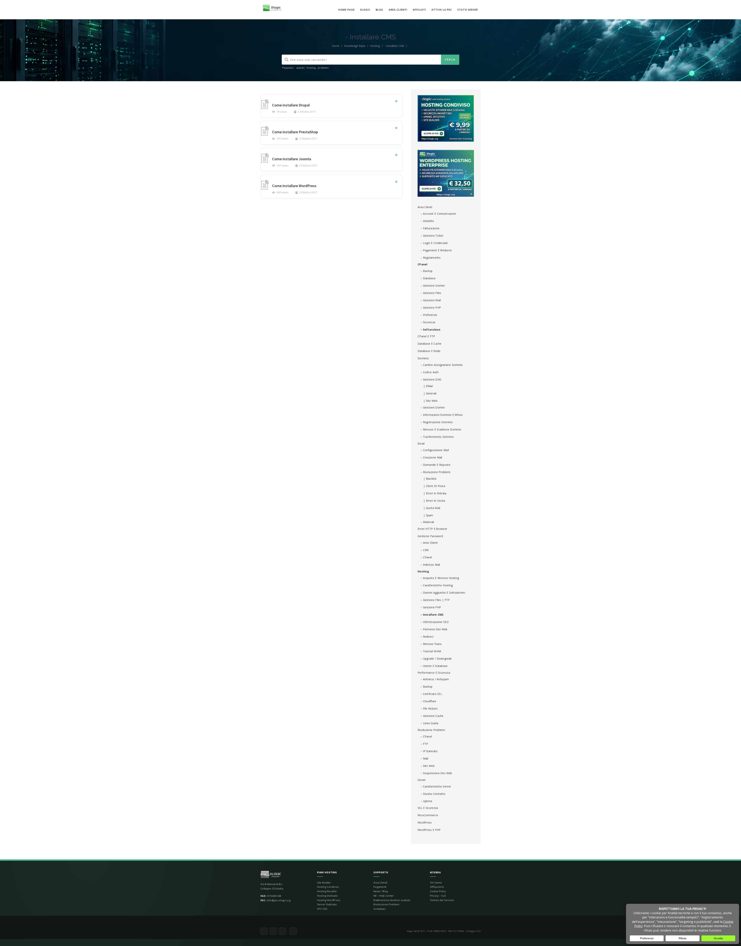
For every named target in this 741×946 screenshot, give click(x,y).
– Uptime (426, 801)
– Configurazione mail (434, 450)
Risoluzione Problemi (431, 730)
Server (422, 780)
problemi (323, 67)
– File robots (429, 708)
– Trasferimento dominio (437, 437)
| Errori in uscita (434, 500)
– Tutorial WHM (430, 651)
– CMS (424, 550)
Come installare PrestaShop (295, 131)
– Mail (424, 758)
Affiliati (419, 9)
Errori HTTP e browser (432, 529)
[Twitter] (264, 931)
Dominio (423, 358)
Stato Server (467, 9)
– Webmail (427, 522)
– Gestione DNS (430, 379)
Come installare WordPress (294, 185)
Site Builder (324, 882)
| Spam (428, 515)
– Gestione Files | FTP (435, 600)
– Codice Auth (429, 372)
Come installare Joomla (291, 158)
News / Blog (380, 891)
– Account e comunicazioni (438, 213)
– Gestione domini (432, 285)
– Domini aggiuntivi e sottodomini (442, 592)
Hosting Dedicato (327, 895)
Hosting (375, 46)
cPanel (422, 264)
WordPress (425, 822)
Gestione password (430, 536)
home (335, 46)
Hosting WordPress (329, 900)
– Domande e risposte (435, 465)
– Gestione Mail (430, 300)
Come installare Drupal (291, 105)
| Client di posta (434, 486)
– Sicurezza (427, 322)
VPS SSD (322, 909)
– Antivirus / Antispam (434, 679)
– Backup (426, 271)
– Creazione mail (431, 457)
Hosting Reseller (327, 891)
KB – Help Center (383, 895)
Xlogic (365, 9)
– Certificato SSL (431, 694)
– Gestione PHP (430, 307)
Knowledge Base (354, 46)
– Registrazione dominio (436, 422)
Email (421, 443)
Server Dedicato (327, 904)
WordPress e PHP (429, 830)
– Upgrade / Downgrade (436, 658)
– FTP (424, 744)
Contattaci (379, 909)
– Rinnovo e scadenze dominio (440, 429)
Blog (379, 9)
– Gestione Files (430, 293)
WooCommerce (428, 815)
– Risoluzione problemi (435, 472)
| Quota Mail (431, 508)
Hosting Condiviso (328, 887)
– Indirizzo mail (430, 564)
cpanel (300, 67)
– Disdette (427, 221)
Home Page (346, 9)
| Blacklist (429, 478)
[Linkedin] (293, 931)
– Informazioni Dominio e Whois (441, 415)
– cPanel (426, 557)
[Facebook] (273, 931)
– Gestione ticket (431, 235)
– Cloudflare (428, 701)
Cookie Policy (438, 891)
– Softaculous (430, 329)
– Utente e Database (434, 666)
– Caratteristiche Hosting (436, 585)
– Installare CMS (432, 614)
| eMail (428, 386)
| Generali (429, 393)
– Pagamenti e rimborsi (436, 250)
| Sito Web (430, 401)
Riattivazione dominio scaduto (391, 900)
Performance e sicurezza (434, 672)
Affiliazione (437, 887)
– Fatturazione (429, 228)
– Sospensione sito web (436, 773)
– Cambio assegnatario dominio (441, 365)
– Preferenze (428, 315)
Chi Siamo (436, 882)
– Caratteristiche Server (435, 786)
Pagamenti (380, 887)
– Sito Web (427, 766)
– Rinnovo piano (431, 644)
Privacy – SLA (438, 895)
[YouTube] (282, 931)
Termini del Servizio (442, 900)
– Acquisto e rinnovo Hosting (439, 578)
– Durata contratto (432, 794)
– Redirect (427, 636)
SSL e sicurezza (428, 808)
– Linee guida (429, 723)
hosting (311, 67)
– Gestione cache (431, 716)
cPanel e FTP (426, 336)
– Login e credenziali (433, 243)
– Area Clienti (429, 542)
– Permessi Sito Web (433, 629)
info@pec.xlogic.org (279, 900)
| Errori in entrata (435, 493)
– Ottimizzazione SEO (434, 622)
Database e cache (430, 343)
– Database (428, 278)
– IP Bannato (429, 751)
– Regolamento (430, 257)
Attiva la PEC (441, 9)
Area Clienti (398, 9)
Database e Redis (429, 351)
